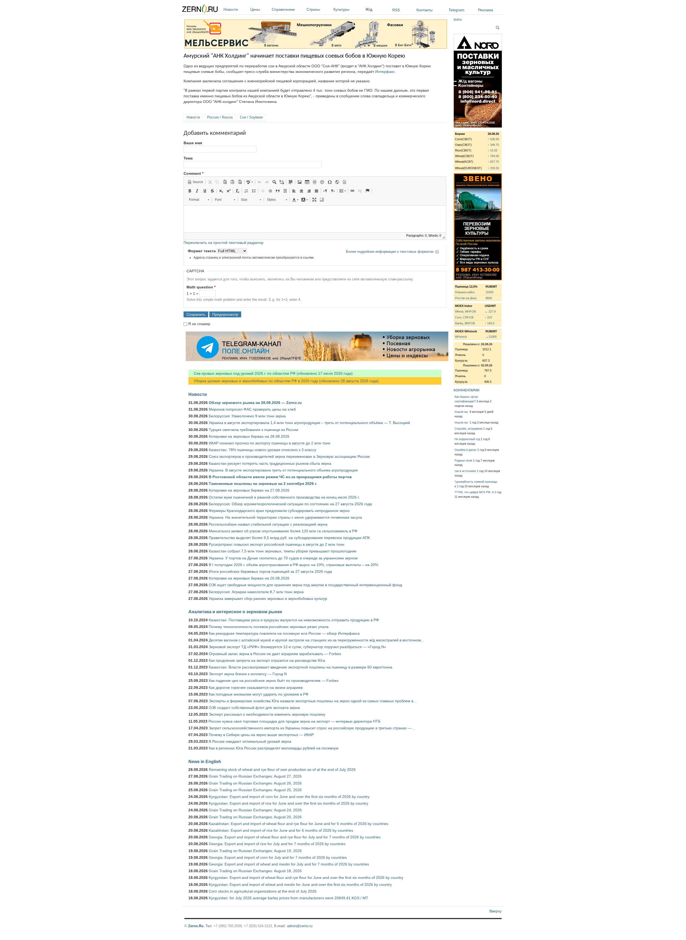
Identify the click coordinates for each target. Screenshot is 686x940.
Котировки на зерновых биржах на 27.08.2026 (249, 490)
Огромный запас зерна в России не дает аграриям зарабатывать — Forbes (275, 654)
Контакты (424, 10)
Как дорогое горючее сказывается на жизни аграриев (256, 687)
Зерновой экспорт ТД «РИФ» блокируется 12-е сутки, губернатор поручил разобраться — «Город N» (297, 647)
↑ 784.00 (493, 156)
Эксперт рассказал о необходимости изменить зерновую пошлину (267, 714)
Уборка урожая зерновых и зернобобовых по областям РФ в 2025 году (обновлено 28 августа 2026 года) (283, 381)
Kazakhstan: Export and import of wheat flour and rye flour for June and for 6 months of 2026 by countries (298, 824)
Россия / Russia (220, 117)
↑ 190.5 (489, 323)
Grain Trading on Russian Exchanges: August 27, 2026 (255, 776)
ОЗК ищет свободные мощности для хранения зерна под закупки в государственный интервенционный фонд (305, 585)
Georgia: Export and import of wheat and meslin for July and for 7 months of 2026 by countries (289, 864)
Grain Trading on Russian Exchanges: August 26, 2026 (255, 783)
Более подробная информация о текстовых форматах (390, 252)
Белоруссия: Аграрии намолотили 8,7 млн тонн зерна (256, 592)
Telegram (456, 10)
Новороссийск (465, 292)
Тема (188, 158)
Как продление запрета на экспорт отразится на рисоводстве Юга (267, 660)
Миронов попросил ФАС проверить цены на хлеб (252, 409)
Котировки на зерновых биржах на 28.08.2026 (249, 436)
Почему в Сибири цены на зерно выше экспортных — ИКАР (261, 735)
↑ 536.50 (493, 139)
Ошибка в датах (465, 449)
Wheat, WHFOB (465, 311)
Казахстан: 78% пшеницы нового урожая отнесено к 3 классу (262, 450)
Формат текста (202, 251)
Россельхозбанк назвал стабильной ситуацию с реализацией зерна (268, 524)
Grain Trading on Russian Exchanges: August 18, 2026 (255, 871)
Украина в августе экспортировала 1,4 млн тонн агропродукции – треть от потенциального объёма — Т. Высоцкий (309, 423)
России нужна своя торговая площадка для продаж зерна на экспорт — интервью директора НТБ (294, 721)
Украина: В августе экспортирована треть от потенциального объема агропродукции (283, 470)
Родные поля (463, 460)
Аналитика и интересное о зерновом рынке (235, 611)
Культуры (341, 9)
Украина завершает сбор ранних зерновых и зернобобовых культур (268, 598)
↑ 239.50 (493, 168)
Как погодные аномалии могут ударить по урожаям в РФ (258, 694)
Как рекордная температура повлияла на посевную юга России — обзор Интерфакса (284, 633)
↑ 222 (488, 317)
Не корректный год (467, 439)
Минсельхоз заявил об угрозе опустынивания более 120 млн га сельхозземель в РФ (283, 531)
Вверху (495, 911)
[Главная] (200, 10)
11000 (489, 292)
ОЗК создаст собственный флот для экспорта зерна (254, 707)
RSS (396, 10)
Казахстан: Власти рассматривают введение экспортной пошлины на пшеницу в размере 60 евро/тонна (300, 667)
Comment (193, 173)
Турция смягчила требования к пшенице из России (253, 430)
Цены (255, 9)
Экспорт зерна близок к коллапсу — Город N (248, 674)
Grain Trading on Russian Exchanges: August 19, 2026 (255, 851)
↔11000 (491, 336)
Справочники (283, 9)
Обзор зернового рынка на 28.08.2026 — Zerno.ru (255, 402)
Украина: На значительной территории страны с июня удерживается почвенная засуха (285, 517)
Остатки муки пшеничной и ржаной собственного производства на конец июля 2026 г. (284, 497)
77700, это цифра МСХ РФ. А (474, 492)
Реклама (485, 10)
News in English (204, 761)
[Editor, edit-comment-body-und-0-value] (315, 219)
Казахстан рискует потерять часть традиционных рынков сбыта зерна (270, 463)
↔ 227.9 (490, 311)
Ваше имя (193, 143)
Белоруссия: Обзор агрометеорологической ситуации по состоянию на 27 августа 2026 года (290, 504)
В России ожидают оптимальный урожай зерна (250, 741)
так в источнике (465, 471)
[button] (195, 182)
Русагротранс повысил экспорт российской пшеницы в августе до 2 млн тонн (276, 544)
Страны (313, 9)
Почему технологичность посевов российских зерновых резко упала (269, 627)
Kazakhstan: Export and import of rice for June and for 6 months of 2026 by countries (281, 830)
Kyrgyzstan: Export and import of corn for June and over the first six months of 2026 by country (289, 796)
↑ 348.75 (493, 144)
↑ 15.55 (492, 150)
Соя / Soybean (251, 117)
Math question (201, 287)
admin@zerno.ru (299, 926)
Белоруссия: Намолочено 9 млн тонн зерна (247, 416)
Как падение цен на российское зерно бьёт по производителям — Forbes (273, 680)
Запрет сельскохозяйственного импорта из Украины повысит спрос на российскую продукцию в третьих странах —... (312, 728)
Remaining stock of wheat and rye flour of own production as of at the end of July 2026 (282, 769)
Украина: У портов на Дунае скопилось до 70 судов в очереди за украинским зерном (283, 558)
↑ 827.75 (493, 161)
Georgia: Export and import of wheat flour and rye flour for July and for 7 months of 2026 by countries (295, 837)
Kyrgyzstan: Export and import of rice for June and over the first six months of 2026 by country (288, 803)
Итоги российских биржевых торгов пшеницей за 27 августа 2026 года (270, 571)
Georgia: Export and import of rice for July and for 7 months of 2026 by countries (277, 844)
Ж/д (369, 9)
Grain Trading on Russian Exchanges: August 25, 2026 (255, 790)
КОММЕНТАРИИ (466, 390)
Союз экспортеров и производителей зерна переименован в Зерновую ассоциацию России (289, 456)
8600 (489, 298)
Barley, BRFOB (465, 323)
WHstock (461, 336)
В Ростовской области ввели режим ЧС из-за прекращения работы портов (280, 477)
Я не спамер (199, 324)
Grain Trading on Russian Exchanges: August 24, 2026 (255, 810)
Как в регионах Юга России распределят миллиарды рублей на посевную (274, 748)
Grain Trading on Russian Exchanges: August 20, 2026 (255, 817)
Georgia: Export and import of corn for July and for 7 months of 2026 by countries (278, 857)
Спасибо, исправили (468, 428)
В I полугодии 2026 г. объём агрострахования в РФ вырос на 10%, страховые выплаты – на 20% (293, 565)
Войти (458, 19)
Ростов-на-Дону (466, 298)
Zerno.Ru (195, 926)
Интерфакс (385, 71)
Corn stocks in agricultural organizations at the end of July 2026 (262, 891)
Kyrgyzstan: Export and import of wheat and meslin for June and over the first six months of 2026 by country (300, 884)
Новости (230, 9)
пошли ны (461, 411)
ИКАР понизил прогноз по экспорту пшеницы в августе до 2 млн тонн (269, 443)
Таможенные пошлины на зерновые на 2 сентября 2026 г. (263, 483)
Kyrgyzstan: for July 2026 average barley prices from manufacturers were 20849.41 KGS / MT (288, 898)
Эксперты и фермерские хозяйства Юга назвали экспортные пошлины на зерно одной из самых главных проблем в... (312, 701)
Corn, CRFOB (464, 317)
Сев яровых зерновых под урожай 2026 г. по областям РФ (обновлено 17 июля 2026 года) (270, 373)
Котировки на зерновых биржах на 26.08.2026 (249, 578)
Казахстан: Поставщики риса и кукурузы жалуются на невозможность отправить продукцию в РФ (294, 620)
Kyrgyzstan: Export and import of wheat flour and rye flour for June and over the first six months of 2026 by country (306, 877)
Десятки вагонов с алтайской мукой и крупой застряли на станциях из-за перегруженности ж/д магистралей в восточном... (316, 640)
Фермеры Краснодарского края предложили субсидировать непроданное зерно (279, 510)
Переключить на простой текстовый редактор (223, 242)
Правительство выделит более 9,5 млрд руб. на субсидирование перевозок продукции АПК (289, 538)
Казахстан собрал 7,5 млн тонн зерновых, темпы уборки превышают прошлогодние (282, 551)
